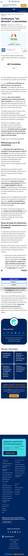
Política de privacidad (14, 539)
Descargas (17, 492)
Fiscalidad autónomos (7, 477)
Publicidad (4, 510)
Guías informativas (19, 487)
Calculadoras (18, 489)
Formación (17, 494)
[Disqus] (14, 418)
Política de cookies (14, 544)
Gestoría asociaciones (7, 485)
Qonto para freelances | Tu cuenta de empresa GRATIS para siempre (20, 357)
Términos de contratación (14, 548)
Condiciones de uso (14, 546)
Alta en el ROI (5, 481)
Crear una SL (17, 462)
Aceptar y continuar (14, 279)
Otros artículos (22, 11)
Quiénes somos (5, 506)
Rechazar (14, 284)
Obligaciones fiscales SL (20, 466)
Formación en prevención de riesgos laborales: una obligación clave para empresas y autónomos (7, 371)
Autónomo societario (19, 464)
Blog (14, 9)
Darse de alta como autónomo (6, 466)
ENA (3, 512)
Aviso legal (14, 541)
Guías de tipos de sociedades (18, 475)
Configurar (13, 281)
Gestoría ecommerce (6, 487)
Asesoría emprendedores (7, 492)
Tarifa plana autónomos (7, 463)
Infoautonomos (4, 14)
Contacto (4, 508)
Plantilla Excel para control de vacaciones (6, 355)
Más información (10, 453)
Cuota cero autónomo (7, 475)
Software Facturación (6, 496)
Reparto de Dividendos (20, 470)
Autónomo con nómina (20, 473)
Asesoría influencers (6, 489)
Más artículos (4, 11)
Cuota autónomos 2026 (7, 472)
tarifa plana (11, 268)
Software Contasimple (7, 498)
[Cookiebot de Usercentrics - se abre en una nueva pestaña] (21, 270)
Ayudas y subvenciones (7, 494)
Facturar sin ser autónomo (5, 470)
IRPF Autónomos (6, 479)
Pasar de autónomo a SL (20, 468)
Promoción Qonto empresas (6, 501)
